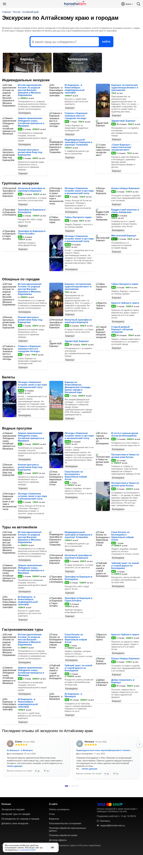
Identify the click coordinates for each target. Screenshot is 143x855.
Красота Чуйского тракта (125, 302)
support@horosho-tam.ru (112, 825)
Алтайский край (30, 12)
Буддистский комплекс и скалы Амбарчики (125, 211)
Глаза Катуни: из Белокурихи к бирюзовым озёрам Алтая (76, 475)
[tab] (65, 786)
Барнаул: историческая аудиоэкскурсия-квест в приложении (124, 87)
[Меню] (4, 4)
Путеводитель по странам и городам (20, 818)
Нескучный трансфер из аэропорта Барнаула (31, 189)
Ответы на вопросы (59, 809)
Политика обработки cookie (63, 835)
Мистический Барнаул (123, 235)
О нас (52, 814)
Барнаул (27, 58)
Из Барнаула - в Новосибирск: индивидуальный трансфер (74, 88)
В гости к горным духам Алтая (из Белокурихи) (124, 434)
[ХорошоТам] (75, 4)
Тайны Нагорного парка (78, 217)
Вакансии (54, 818)
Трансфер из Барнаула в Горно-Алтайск (32, 232)
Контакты (105, 821)
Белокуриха (77, 58)
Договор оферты (57, 840)
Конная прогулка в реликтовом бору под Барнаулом (30, 152)
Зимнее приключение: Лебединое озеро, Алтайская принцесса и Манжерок (31, 122)
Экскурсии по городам (12, 809)
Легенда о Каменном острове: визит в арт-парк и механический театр (79, 191)
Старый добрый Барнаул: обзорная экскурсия (122, 329)
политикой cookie (27, 849)
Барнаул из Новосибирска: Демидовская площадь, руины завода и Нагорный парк (78, 387)
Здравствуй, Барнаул (123, 120)
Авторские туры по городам (15, 814)
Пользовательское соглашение (65, 823)
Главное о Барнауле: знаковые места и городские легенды (76, 115)
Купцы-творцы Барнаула (125, 188)
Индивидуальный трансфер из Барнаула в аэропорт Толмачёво (78, 142)
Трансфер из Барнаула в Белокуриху (32, 211)
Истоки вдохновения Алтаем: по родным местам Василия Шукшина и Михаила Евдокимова (29, 90)
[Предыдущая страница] (3, 744)
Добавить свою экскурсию (14, 823)
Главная (6, 12)
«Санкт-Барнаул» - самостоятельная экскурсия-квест (121, 147)
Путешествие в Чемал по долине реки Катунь (125, 456)
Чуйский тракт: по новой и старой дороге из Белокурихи (125, 565)
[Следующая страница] (139, 744)
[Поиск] (138, 4)
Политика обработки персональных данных (67, 829)
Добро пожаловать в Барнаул (122, 681)
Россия (16, 12)
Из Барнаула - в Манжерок (73, 695)
